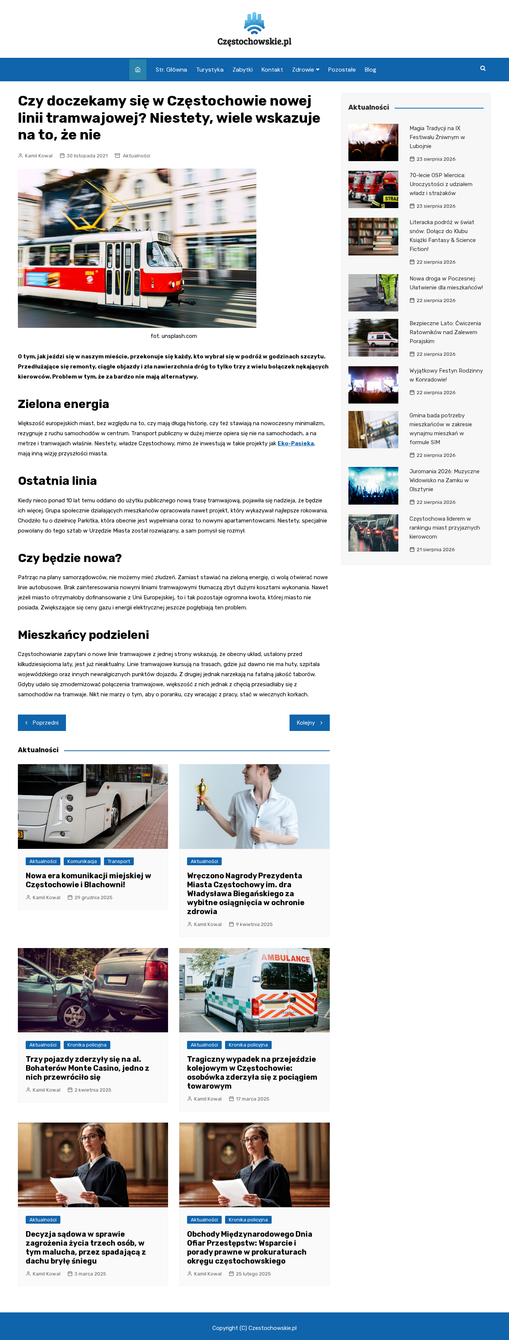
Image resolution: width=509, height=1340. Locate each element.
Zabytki (243, 69)
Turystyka (210, 69)
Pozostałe (342, 69)
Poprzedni (46, 723)
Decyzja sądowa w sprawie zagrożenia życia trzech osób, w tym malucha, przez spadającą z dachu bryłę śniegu (86, 1247)
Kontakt (272, 69)
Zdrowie (303, 69)
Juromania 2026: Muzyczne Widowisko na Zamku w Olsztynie (445, 480)
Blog (370, 69)
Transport (119, 861)
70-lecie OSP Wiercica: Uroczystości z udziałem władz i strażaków (441, 184)
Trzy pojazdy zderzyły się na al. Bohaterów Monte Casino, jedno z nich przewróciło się (87, 1068)
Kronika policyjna (87, 1045)
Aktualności (136, 156)
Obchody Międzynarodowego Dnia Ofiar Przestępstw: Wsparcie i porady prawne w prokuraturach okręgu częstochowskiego (249, 1247)
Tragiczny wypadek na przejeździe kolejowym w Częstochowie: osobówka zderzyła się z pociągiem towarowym (252, 1072)
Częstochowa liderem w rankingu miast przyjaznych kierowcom (445, 527)
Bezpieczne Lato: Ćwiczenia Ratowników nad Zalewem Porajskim (445, 332)
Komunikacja (82, 861)
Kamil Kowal (39, 156)
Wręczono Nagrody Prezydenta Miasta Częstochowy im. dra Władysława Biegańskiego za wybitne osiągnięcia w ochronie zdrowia (245, 893)
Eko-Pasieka (296, 443)
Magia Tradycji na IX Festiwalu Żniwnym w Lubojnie (437, 137)
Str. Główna (171, 69)
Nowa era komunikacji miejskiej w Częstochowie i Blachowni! (88, 880)
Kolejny (306, 723)
